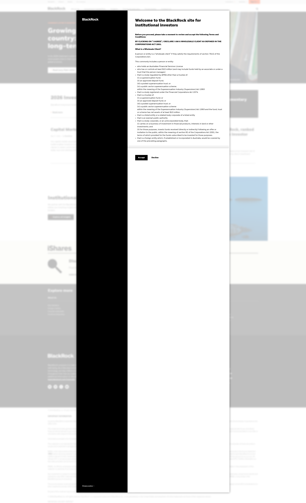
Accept (141, 158)
